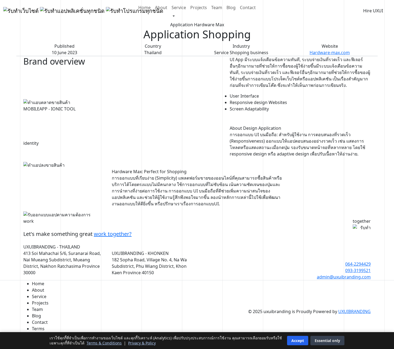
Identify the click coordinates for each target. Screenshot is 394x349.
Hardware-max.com (330, 52)
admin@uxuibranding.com (344, 277)
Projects (198, 7)
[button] (172, 16)
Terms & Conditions (104, 343)
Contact (248, 7)
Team (216, 7)
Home (144, 7)
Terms (38, 329)
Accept (297, 340)
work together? (113, 233)
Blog (231, 7)
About (161, 7)
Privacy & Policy (142, 343)
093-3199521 (358, 270)
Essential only (327, 340)
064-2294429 (358, 264)
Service (179, 7)
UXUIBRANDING (354, 311)
